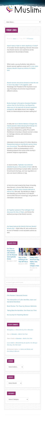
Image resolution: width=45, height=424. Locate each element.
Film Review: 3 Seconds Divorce (17, 295)
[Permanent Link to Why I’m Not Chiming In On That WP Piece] (24, 255)
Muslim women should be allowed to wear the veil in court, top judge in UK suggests (22, 84)
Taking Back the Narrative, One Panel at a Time (22, 310)
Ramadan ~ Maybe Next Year (20, 334)
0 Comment (30, 38)
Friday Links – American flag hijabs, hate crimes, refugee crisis (34, 261)
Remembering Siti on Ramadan (24, 330)
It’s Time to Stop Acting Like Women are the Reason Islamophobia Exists (12, 254)
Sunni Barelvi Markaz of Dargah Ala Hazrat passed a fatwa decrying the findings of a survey (22, 126)
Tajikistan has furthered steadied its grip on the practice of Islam (20, 166)
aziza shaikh (10, 343)
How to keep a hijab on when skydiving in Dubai (22, 46)
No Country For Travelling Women (17, 315)
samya (14, 38)
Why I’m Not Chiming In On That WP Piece (23, 259)
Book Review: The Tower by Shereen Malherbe (22, 306)
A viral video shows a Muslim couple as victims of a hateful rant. (22, 68)
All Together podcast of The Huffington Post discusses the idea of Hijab (20, 211)
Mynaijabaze (10, 330)
